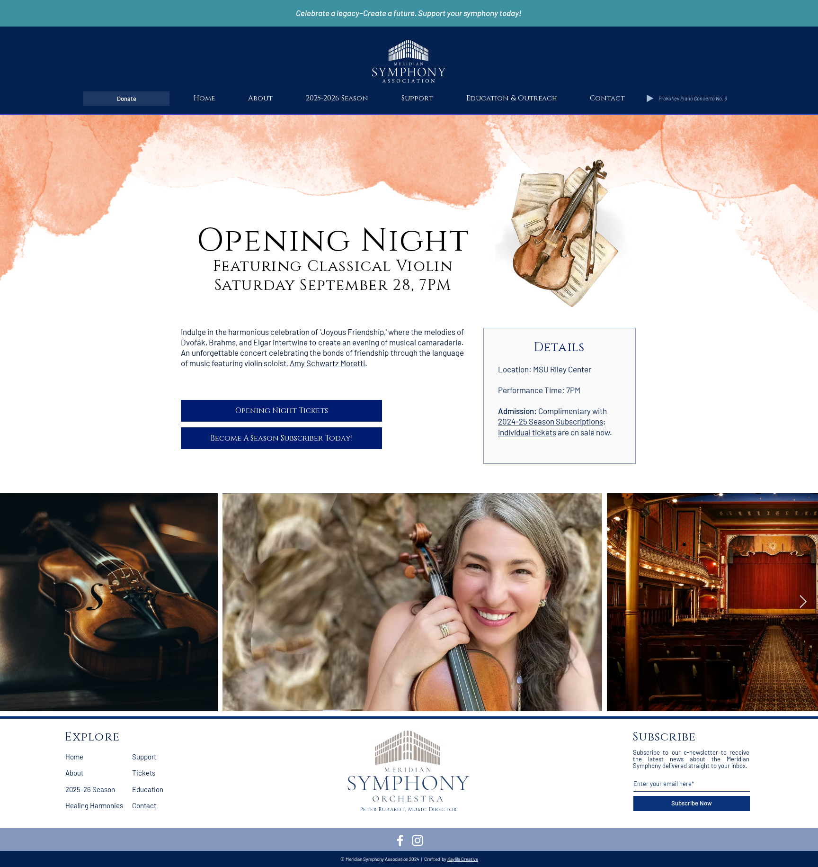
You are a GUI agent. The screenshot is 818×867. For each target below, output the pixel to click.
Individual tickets (527, 432)
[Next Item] (803, 602)
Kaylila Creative (462, 859)
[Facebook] (400, 840)
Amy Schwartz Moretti (327, 363)
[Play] (649, 98)
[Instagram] (417, 840)
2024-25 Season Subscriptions (550, 421)
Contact (144, 805)
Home (74, 756)
